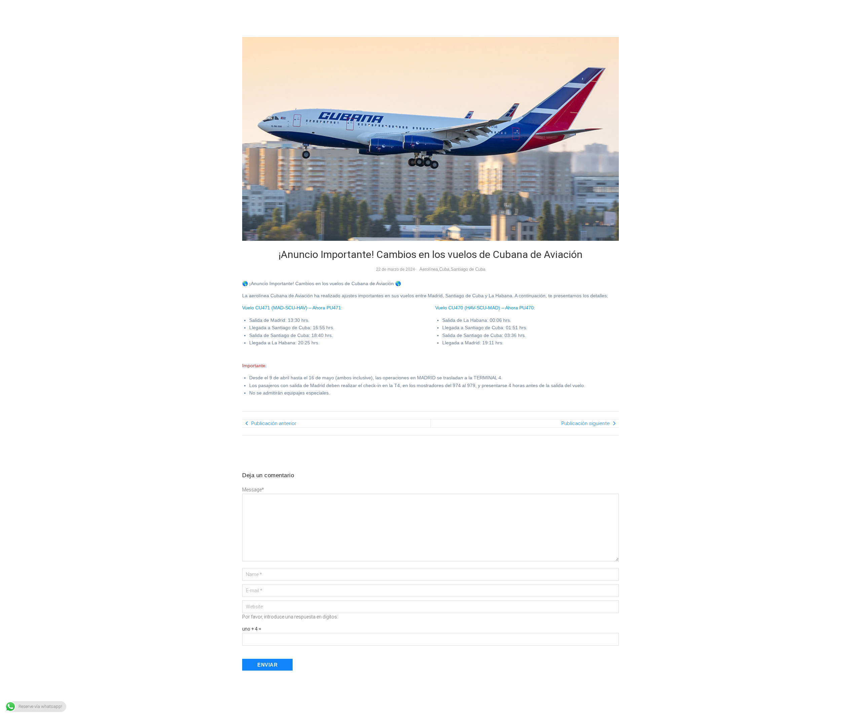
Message (253, 489)
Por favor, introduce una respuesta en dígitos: (290, 616)
